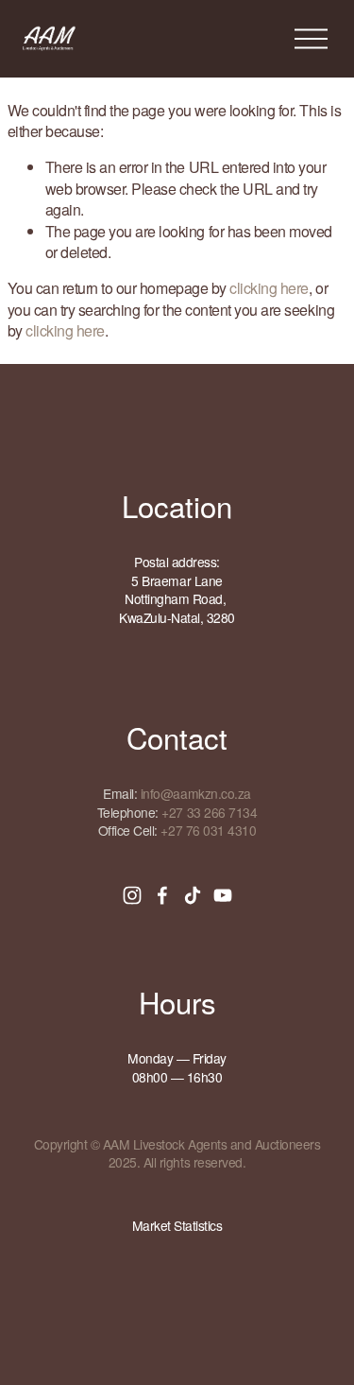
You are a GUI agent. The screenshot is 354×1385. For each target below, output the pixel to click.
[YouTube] (222, 895)
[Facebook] (162, 895)
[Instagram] (132, 895)
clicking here (269, 288)
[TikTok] (192, 895)
